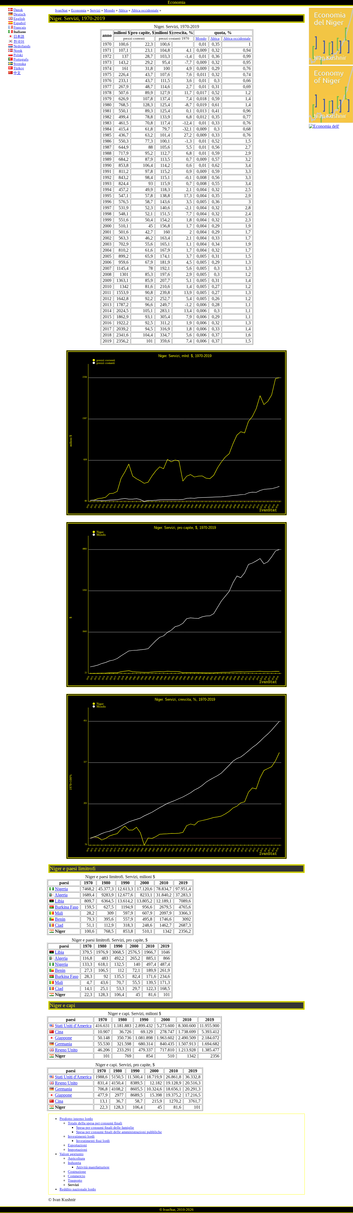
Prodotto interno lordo (76, 1119)
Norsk (18, 50)
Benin (60, 919)
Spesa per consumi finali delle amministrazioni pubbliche (119, 1132)
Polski (18, 55)
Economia (78, 10)
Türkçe (19, 68)
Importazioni (77, 1149)
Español (20, 23)
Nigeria (61, 888)
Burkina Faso (66, 907)
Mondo (109, 10)
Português (21, 59)
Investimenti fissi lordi (93, 1141)
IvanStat (61, 10)
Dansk (18, 10)
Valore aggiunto (72, 1154)
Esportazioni (77, 1145)
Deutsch (20, 14)
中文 (17, 73)
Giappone (63, 1037)
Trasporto (75, 1180)
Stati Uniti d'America (73, 1025)
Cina (59, 1031)
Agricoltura (76, 1158)
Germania (63, 1043)
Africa (123, 10)
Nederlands (22, 46)
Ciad (59, 925)
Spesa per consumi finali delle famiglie (105, 1127)
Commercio (76, 1176)
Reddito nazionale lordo (78, 1189)
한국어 (19, 41)
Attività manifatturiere (92, 1167)
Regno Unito (66, 1050)
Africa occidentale (145, 10)
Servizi (95, 10)
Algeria (61, 895)
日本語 (19, 36)
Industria (74, 1163)
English (19, 19)
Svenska (20, 64)
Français (20, 27)
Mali (59, 913)
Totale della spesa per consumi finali (95, 1123)
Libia (59, 901)
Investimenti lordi (81, 1136)
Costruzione (77, 1172)
